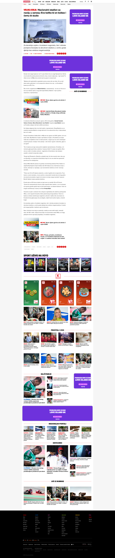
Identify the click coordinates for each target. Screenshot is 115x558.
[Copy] (65, 53)
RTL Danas (42, 4)
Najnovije (90, 519)
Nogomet (36, 517)
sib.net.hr (44, 549)
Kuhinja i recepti (64, 520)
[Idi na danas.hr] (26, 1)
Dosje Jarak (63, 4)
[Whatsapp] (61, 53)
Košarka (36, 524)
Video (90, 517)
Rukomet (36, 518)
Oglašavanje (30, 544)
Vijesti (25, 4)
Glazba (49, 520)
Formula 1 (36, 531)
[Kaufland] (57, 276)
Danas (24, 515)
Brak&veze (63, 517)
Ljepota (63, 522)
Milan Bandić (39, 246)
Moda (63, 526)
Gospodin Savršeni (51, 530)
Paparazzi (49, 522)
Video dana (77, 531)
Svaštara (76, 528)
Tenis (36, 526)
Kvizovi (76, 530)
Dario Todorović (38, 53)
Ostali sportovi (37, 528)
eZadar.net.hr (80, 549)
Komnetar (77, 522)
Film (48, 518)
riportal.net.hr (64, 549)
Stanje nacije (55, 4)
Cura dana (77, 518)
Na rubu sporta (37, 522)
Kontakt (57, 544)
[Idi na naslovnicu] (34, 2)
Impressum (25, 544)
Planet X (76, 526)
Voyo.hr (32, 549)
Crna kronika (35, 4)
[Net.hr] (89, 544)
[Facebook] (58, 53)
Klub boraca (37, 520)
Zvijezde (49, 517)
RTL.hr (24, 549)
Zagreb (48, 246)
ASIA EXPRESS (72, 1)
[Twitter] (59, 53)
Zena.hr (28, 549)
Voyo (48, 533)
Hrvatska (33, 246)
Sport (39, 2)
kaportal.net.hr (50, 549)
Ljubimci (63, 524)
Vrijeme (69, 4)
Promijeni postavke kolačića (65, 544)
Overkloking (77, 524)
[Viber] (63, 53)
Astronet (76, 517)
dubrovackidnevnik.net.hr (72, 549)
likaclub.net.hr (37, 551)
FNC (36, 530)
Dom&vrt (63, 518)
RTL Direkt (49, 4)
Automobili (63, 535)
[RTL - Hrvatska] (84, 544)
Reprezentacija (26, 249)
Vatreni (44, 246)
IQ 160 (66, 1)
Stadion (32, 249)
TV (48, 524)
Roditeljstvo (64, 530)
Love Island (49, 526)
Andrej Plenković (27, 246)
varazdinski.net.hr (57, 549)
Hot (43, 2)
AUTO (62, 1)
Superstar (49, 528)
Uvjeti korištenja (37, 544)
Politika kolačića (44, 544)
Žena (58, 2)
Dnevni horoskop (78, 520)
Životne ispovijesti (65, 533)
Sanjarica (90, 521)
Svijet (30, 4)
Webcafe (53, 2)
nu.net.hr (86, 549)
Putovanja (63, 528)
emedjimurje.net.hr (38, 549)
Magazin (48, 2)
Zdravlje (63, 531)
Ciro (52, 246)
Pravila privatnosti (51, 544)
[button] (25, 259)
